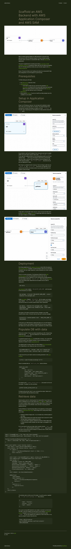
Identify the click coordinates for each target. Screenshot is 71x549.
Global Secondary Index (28, 410)
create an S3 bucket (35, 267)
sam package (21, 289)
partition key (24, 213)
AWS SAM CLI (24, 91)
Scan (45, 401)
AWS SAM (46, 59)
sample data (21, 336)
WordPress (64, 545)
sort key (33, 213)
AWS (15, 533)
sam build (50, 278)
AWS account (25, 82)
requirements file (35, 341)
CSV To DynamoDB (47, 344)
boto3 (31, 338)
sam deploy (24, 299)
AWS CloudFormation (23, 268)
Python (29, 93)
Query (40, 401)
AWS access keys (24, 84)
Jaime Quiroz (7, 3)
